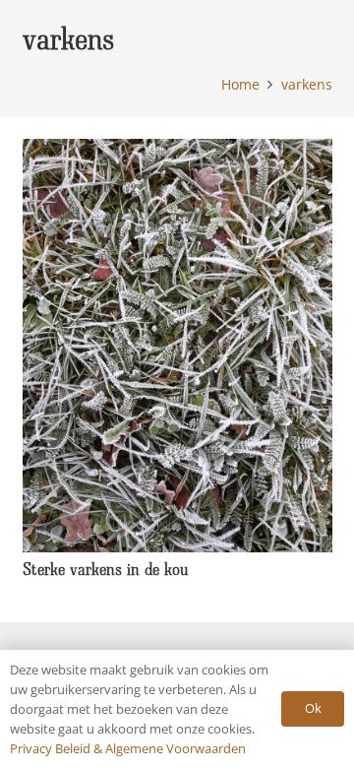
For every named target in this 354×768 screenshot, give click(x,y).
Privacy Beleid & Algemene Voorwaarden (128, 748)
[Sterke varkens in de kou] (177, 150)
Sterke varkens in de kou (106, 568)
